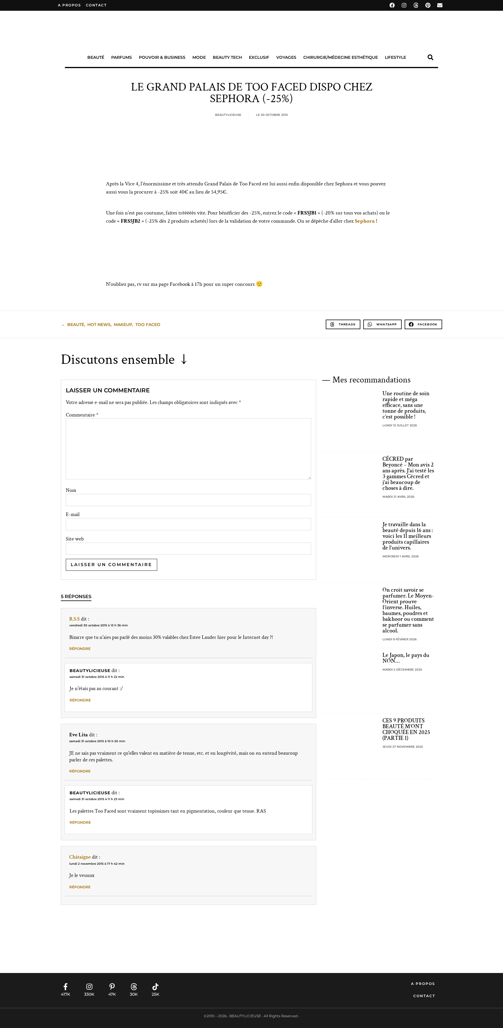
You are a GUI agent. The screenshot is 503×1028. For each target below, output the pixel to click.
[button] (430, 57)
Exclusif (259, 57)
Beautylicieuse (90, 670)
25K (155, 994)
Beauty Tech (227, 57)
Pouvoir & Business (162, 57)
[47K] (112, 986)
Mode (199, 57)
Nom (71, 490)
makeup (123, 324)
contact (96, 5)
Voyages (286, 57)
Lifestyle (395, 57)
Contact (424, 996)
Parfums (121, 57)
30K (134, 994)
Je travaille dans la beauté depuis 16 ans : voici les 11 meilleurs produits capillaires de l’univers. (407, 536)
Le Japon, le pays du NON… (405, 658)
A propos (69, 5)
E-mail (72, 514)
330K (89, 994)
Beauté (95, 57)
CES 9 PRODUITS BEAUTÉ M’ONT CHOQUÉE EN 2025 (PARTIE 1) (406, 729)
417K (65, 994)
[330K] (89, 986)
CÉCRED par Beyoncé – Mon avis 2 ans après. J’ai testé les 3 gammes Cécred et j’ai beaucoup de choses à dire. (408, 473)
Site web (75, 539)
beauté (75, 324)
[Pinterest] (428, 5)
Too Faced (147, 324)
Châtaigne (80, 857)
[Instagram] (404, 5)
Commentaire (82, 415)
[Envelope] (440, 5)
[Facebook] (392, 5)
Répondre (80, 648)
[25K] (155, 986)
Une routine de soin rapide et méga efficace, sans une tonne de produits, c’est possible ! (405, 405)
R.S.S (74, 619)
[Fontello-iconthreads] (416, 5)
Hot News (99, 324)
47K (112, 994)
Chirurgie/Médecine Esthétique (340, 57)
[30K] (133, 986)
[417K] (65, 986)
